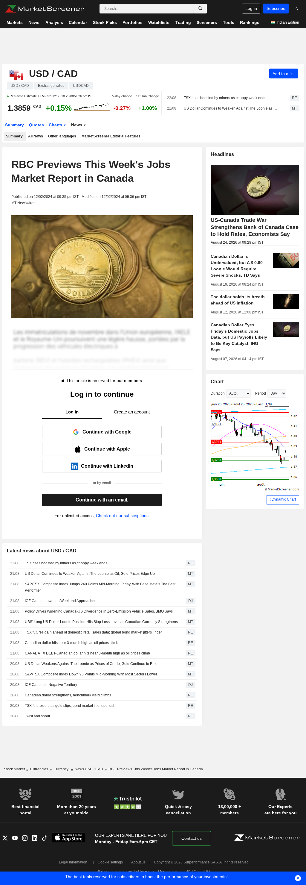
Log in (251, 8)
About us (138, 862)
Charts (56, 124)
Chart (217, 381)
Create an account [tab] (132, 411)
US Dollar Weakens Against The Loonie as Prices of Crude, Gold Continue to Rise (91, 664)
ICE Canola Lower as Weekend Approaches (60, 601)
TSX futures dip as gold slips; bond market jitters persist (69, 706)
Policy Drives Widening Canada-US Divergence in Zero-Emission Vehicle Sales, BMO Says (99, 611)
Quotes (36, 124)
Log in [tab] (72, 411)
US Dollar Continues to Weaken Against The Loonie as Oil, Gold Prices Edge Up (231, 108)
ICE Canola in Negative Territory (51, 685)
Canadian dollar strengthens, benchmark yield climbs (68, 695)
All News (35, 136)
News (77, 124)
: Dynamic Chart (283, 499)
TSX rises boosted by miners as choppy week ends (225, 98)
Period (260, 393)
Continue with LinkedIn (107, 466)
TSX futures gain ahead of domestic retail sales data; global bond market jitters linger (93, 632)
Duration (218, 393)
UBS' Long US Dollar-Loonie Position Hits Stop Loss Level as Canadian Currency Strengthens (101, 622)
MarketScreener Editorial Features (111, 136)
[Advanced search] (200, 8)
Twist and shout (37, 716)
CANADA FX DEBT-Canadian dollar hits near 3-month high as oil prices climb (87, 653)
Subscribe (276, 8)
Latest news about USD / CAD (42, 550)
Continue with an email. (102, 499)
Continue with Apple (107, 448)
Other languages (62, 136)
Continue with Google (106, 431)
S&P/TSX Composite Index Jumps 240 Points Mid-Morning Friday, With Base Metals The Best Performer (100, 587)
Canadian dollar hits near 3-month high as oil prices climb (71, 643)
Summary (14, 124)
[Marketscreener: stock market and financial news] (44, 8)
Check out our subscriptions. (123, 515)
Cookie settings (110, 862)
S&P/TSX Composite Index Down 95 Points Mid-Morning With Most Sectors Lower (91, 674)
